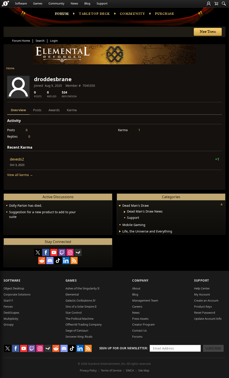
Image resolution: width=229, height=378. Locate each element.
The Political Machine (79, 319)
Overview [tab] (18, 110)
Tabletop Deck (94, 13)
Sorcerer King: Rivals (79, 337)
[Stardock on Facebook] (46, 252)
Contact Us (139, 330)
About (136, 288)
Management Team (145, 300)
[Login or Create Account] (208, 4)
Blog (87, 3)
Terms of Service (111, 370)
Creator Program (143, 324)
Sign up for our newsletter (123, 348)
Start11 (8, 300)
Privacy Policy (88, 370)
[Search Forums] (224, 4)
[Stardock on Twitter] (38, 252)
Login (54, 41)
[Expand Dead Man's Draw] (120, 206)
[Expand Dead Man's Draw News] (124, 212)
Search (40, 41)
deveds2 (17, 159)
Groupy (9, 324)
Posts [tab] (37, 110)
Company (140, 280)
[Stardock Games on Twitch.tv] (62, 252)
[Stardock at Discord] (50, 260)
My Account (202, 294)
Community (56, 3)
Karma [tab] (72, 110)
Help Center (202, 288)
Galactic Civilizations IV (80, 300)
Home (10, 68)
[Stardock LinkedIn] (66, 260)
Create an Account (206, 300)
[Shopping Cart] (216, 4)
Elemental (72, 294)
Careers (137, 306)
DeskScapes (11, 313)
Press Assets (140, 319)
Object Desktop (14, 288)
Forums (137, 337)
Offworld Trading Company (84, 324)
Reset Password (204, 313)
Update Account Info (208, 319)
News (74, 3)
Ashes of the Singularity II (82, 288)
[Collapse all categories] (221, 204)
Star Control (74, 313)
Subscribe (213, 348)
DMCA (130, 370)
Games (37, 3)
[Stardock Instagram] (70, 252)
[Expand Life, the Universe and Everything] (120, 231)
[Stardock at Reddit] (42, 260)
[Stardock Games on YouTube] (54, 252)
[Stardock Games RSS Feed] (74, 260)
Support (102, 3)
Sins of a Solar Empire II (81, 306)
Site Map (143, 370)
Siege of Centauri (77, 330)
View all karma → (20, 175)
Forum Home (21, 41)
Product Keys (203, 306)
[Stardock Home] (5, 3)
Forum (62, 13)
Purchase (164, 13)
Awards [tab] (54, 110)
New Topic (208, 32)
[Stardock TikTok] (58, 260)
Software (21, 3)
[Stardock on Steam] (78, 252)
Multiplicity (11, 319)
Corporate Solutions (17, 294)
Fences (8, 306)
